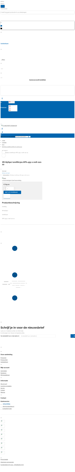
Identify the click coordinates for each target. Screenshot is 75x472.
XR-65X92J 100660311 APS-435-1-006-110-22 (12, 146)
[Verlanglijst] (7, 196)
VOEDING (4, 142)
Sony (3, 144)
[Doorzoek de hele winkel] (29, 136)
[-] (5, 188)
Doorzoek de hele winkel (8, 136)
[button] (13, 106)
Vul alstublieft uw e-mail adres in (10, 336)
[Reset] (3, 6)
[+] (15, 188)
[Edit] (1, 22)
